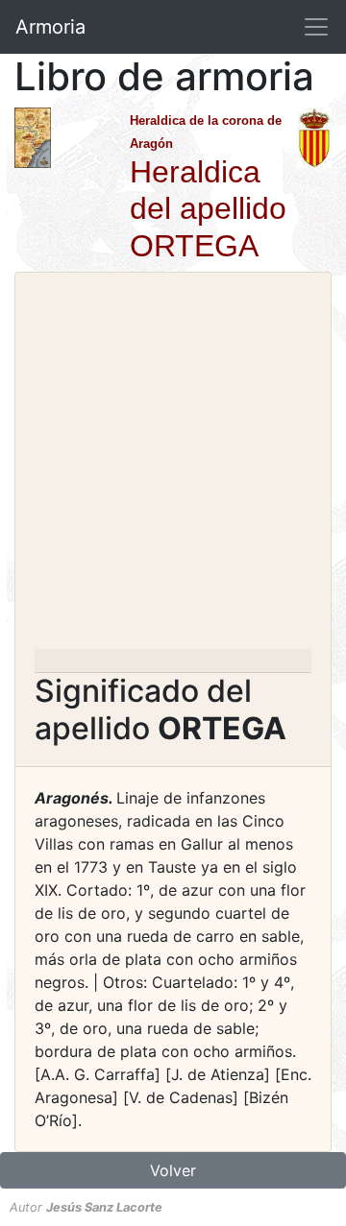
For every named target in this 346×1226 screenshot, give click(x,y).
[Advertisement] (173, 466)
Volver (173, 1170)
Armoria (50, 26)
